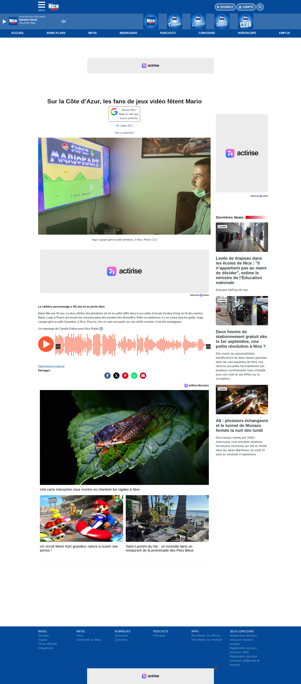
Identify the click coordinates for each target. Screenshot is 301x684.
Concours (207, 33)
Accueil (17, 33)
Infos (92, 33)
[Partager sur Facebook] (107, 377)
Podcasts (168, 33)
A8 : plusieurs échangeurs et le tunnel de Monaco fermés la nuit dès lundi (242, 425)
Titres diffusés (47, 644)
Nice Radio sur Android (206, 639)
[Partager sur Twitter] (115, 377)
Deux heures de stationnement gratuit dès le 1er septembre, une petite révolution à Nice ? (241, 339)
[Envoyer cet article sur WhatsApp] (133, 377)
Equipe (42, 639)
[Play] (5, 21)
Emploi (284, 33)
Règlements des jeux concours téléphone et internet (244, 660)
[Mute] (63, 21)
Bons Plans (56, 33)
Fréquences (45, 648)
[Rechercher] (260, 6)
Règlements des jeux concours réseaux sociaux (243, 640)
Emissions (121, 635)
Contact (43, 635)
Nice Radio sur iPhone (205, 635)
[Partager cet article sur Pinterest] (124, 377)
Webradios (128, 33)
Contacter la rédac (88, 639)
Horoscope (247, 33)
